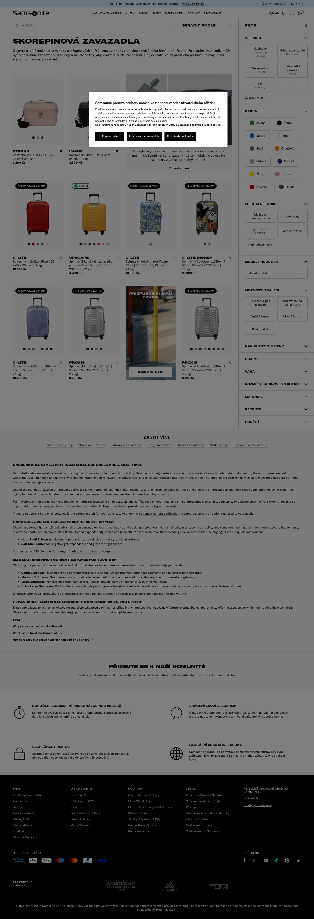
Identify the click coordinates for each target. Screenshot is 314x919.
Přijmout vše (110, 136)
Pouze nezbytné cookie (144, 136)
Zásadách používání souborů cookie (199, 124)
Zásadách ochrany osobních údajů (155, 124)
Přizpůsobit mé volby (180, 136)
